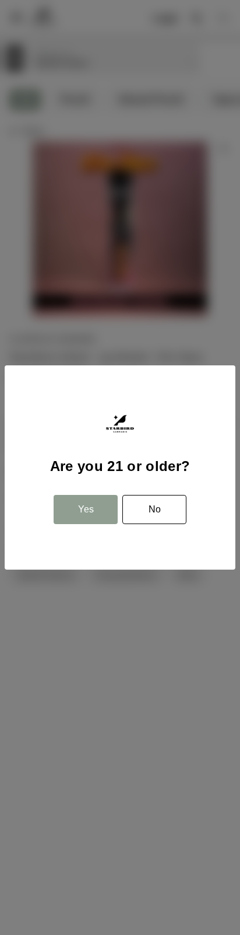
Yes (86, 509)
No (155, 509)
